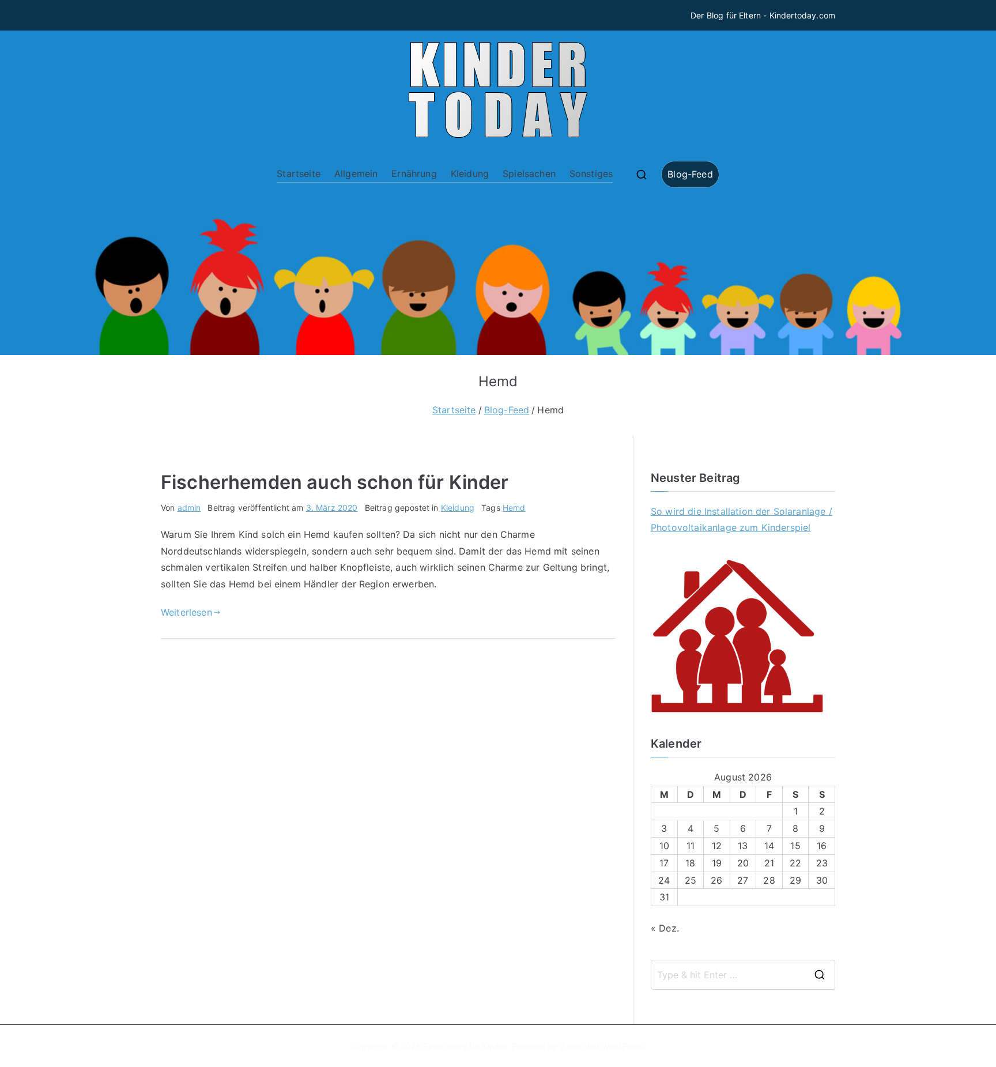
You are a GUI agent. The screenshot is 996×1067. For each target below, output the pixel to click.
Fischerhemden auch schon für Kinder (335, 482)
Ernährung (413, 173)
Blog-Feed (689, 174)
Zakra (571, 1046)
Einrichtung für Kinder (465, 1046)
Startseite (298, 173)
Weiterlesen (186, 612)
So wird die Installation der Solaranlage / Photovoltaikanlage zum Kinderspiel (741, 520)
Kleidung (470, 173)
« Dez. (665, 928)
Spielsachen (529, 173)
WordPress (622, 1046)
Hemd (514, 507)
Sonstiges (591, 173)
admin (189, 507)
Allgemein (356, 173)
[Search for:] (743, 974)
